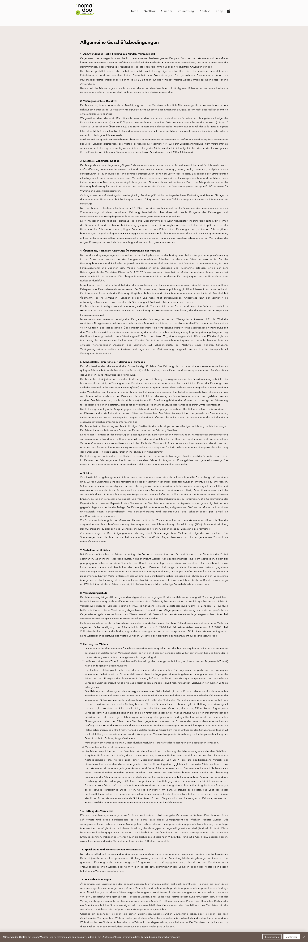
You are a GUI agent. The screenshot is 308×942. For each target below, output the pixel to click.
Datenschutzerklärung (169, 936)
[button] (228, 11)
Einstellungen (272, 936)
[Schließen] (304, 936)
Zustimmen (292, 936)
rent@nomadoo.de (91, 515)
